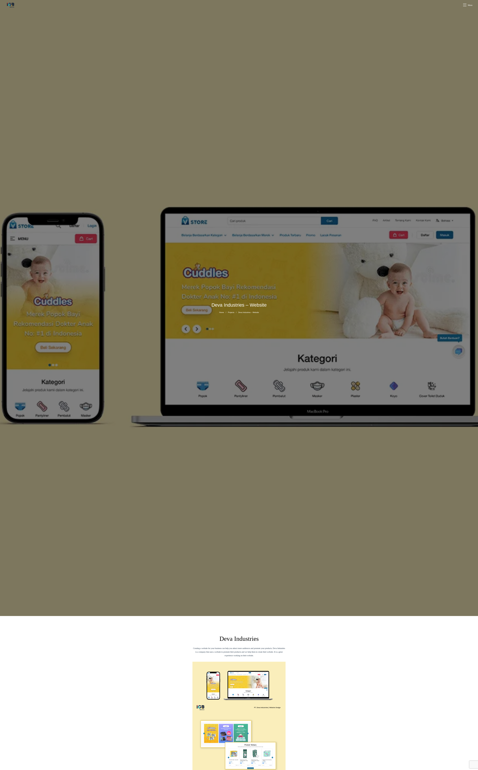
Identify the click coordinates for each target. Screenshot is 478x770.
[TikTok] (473, 757)
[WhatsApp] (473, 721)
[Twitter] (473, 763)
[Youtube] (473, 745)
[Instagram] (473, 733)
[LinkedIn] (473, 739)
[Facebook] (473, 727)
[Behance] (473, 751)
